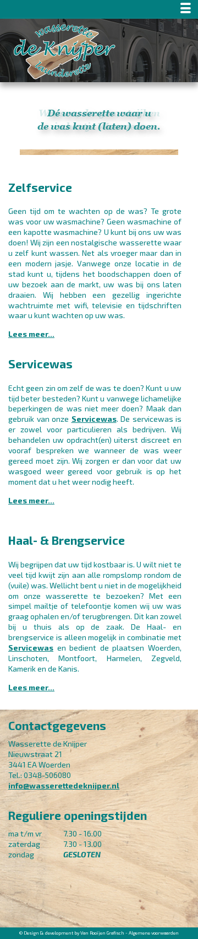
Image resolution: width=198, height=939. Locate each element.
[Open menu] (99, 10)
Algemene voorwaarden (154, 933)
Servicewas (94, 418)
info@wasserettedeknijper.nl (63, 785)
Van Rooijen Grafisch (102, 933)
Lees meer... (31, 334)
